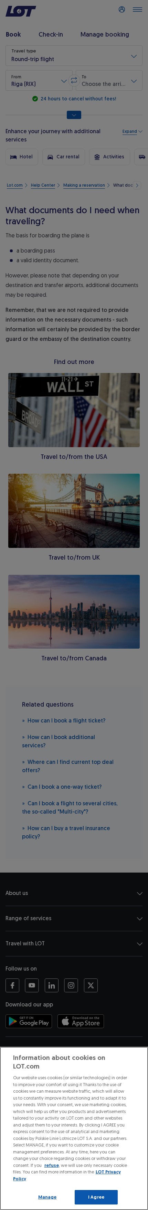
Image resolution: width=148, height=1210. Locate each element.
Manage (47, 1197)
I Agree (96, 1197)
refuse (51, 1165)
